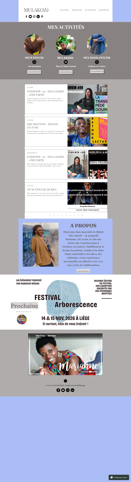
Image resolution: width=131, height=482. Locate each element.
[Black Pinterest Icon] (42, 16)
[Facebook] (58, 390)
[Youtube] (66, 62)
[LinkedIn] (72, 390)
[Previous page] (54, 215)
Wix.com (82, 385)
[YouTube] (63, 390)
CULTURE (30, 87)
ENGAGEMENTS (32, 153)
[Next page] (78, 215)
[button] (76, 10)
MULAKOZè (36, 10)
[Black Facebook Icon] (26, 16)
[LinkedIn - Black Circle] (38, 16)
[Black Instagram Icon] (34, 16)
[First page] (50, 215)
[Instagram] (34, 62)
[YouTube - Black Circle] (30, 16)
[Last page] (82, 215)
